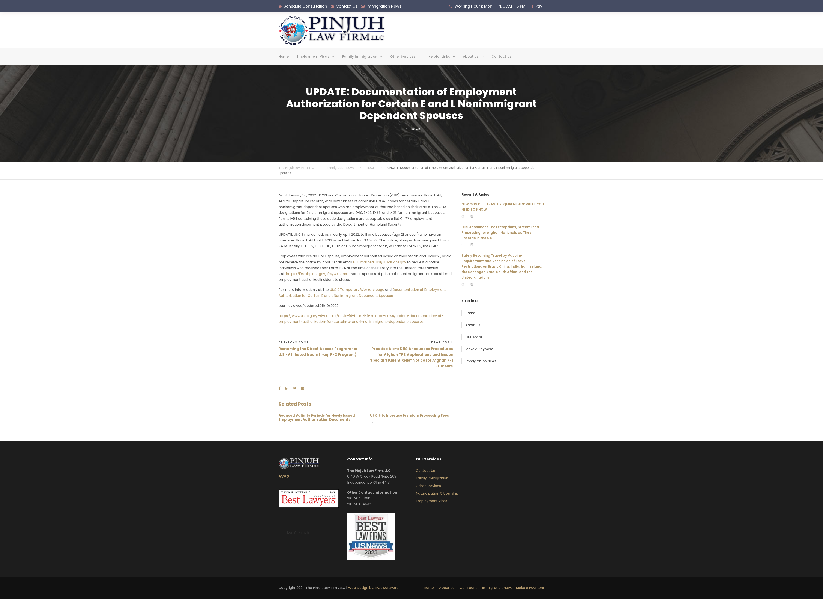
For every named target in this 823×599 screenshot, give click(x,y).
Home (284, 56)
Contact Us (346, 6)
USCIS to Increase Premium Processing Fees (409, 415)
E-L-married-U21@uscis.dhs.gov (379, 262)
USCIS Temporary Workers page (357, 289)
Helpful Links (439, 56)
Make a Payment (480, 349)
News (415, 129)
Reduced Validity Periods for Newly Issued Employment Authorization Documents (317, 417)
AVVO (284, 476)
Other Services (403, 56)
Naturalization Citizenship (437, 493)
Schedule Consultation (305, 6)
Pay (538, 6)
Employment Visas (312, 56)
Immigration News (384, 6)
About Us (471, 56)
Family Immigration (359, 56)
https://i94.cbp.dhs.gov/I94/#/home (317, 273)
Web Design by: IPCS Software (373, 587)
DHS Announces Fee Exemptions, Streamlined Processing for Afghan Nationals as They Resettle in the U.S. (500, 232)
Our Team (474, 337)
